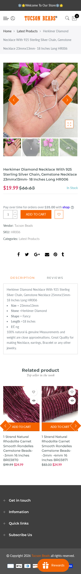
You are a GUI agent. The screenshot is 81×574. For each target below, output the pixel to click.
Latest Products (27, 31)
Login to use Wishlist (59, 214)
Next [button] (67, 100)
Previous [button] (14, 100)
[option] (40, 100)
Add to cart (21, 427)
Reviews (55, 277)
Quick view (33, 400)
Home (7, 31)
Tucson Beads (23, 225)
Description (22, 277)
